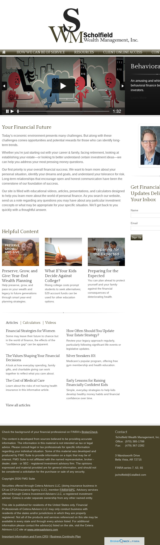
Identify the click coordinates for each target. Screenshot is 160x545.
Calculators (31, 323)
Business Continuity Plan (65, 536)
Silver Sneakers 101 (80, 356)
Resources (84, 52)
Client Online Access (122, 52)
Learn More (139, 97)
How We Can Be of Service (41, 52)
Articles (12, 323)
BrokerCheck (90, 431)
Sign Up (136, 237)
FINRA (64, 489)
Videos (50, 323)
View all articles (18, 405)
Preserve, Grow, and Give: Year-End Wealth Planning (19, 276)
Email (134, 223)
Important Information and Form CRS (25, 536)
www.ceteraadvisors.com (42, 529)
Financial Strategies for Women (30, 331)
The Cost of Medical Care (25, 381)
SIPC (72, 489)
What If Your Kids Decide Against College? (60, 276)
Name (134, 210)
